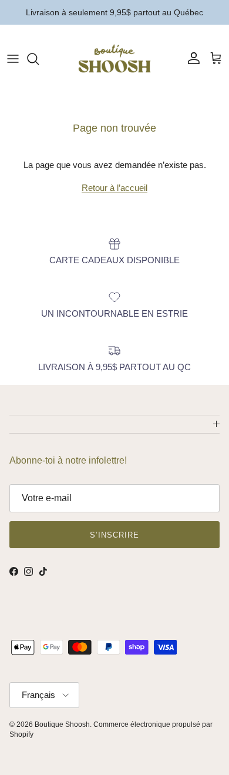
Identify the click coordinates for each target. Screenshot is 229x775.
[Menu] (13, 59)
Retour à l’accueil (114, 188)
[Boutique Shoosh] (114, 58)
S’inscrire (114, 535)
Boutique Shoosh (62, 724)
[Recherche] (39, 59)
